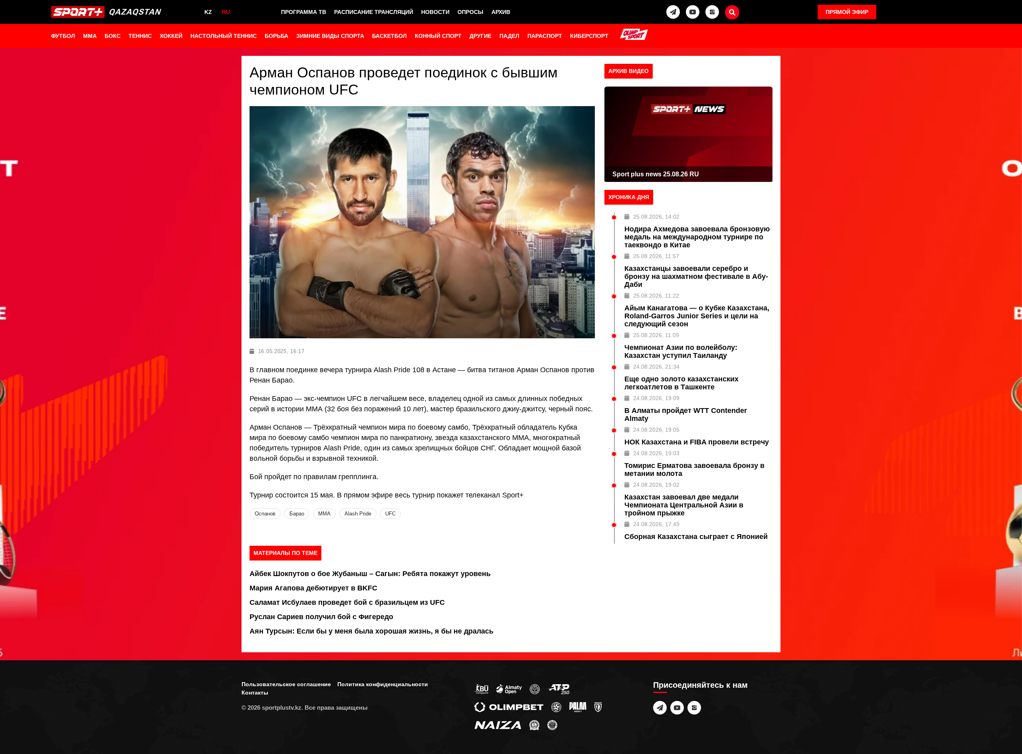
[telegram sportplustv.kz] (673, 12)
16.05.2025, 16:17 (281, 351)
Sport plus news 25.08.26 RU (655, 174)
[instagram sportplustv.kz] (712, 12)
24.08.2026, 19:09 (656, 398)
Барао (296, 514)
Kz (208, 12)
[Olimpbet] (508, 706)
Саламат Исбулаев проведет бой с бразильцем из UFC (347, 602)
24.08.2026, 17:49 (656, 524)
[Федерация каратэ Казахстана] (534, 724)
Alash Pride (358, 514)
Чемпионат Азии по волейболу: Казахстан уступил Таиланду (680, 351)
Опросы (470, 12)
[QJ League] (598, 706)
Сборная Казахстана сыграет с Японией (696, 537)
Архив (500, 12)
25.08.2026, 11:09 (656, 335)
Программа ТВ (303, 12)
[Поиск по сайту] (732, 12)
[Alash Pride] (552, 724)
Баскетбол (389, 36)
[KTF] (535, 688)
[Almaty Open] (509, 688)
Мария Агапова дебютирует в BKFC (313, 588)
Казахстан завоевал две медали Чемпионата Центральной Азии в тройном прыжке (683, 505)
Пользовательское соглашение (286, 684)
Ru (226, 12)
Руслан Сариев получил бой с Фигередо (321, 617)
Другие (480, 36)
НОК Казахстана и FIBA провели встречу (696, 442)
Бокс (113, 36)
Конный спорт (438, 36)
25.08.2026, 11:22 (656, 295)
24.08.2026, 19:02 (656, 485)
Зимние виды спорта (330, 36)
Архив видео (628, 71)
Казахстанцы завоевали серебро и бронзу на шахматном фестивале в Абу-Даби (696, 276)
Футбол (63, 36)
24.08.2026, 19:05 (656, 429)
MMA (90, 36)
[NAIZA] (497, 724)
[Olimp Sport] (634, 35)
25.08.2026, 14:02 (656, 216)
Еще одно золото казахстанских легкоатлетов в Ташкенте (681, 383)
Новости (435, 12)
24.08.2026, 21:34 (656, 366)
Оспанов (265, 514)
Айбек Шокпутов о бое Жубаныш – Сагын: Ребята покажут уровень (370, 574)
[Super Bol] (556, 706)
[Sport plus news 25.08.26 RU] (688, 134)
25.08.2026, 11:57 (656, 256)
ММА (324, 514)
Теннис (140, 36)
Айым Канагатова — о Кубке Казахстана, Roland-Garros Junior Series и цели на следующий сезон (696, 316)
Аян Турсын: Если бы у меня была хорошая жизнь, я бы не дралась (371, 631)
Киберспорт (589, 36)
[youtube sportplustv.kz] (692, 12)
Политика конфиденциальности (382, 684)
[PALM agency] (577, 706)
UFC (390, 514)
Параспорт (544, 36)
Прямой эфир (847, 12)
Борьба (276, 36)
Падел (509, 36)
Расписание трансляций (373, 12)
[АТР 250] (558, 688)
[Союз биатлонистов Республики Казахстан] (481, 688)
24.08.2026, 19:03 (656, 453)
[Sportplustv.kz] (108, 12)
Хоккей (171, 36)
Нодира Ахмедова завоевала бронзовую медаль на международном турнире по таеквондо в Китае (697, 237)
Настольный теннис (223, 36)
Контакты (255, 692)
